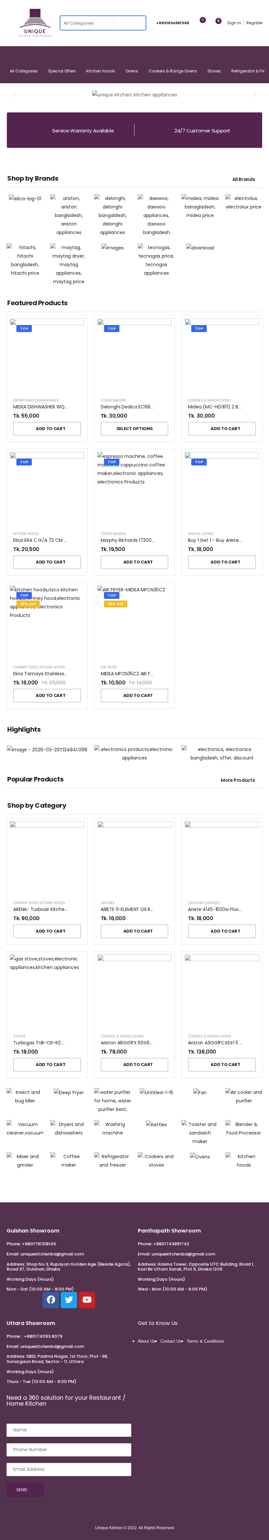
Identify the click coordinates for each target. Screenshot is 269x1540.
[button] (14, 94)
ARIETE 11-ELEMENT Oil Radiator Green (141, 909)
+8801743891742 (171, 1244)
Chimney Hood (25, 667)
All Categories (24, 71)
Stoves (214, 71)
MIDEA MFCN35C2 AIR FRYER (131, 673)
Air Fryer (109, 667)
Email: (13, 1254)
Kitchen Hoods (100, 71)
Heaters (108, 902)
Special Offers (62, 71)
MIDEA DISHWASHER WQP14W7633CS (53, 407)
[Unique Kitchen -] (35, 23)
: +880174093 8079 (42, 1336)
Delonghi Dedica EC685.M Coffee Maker (145, 407)
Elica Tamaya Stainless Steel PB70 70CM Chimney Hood (75, 673)
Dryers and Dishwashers (36, 400)
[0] (213, 23)
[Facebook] (51, 1300)
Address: (16, 1264)
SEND (21, 1490)
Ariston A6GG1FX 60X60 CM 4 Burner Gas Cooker (155, 1042)
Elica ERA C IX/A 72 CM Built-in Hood (53, 540)
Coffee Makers (113, 400)
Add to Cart (50, 428)
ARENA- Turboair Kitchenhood (46, 909)
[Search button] (139, 23)
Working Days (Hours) (30, 1279)
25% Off (116, 603)
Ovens (132, 71)
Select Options (134, 428)
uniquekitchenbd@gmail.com (52, 1254)
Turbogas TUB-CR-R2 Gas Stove (49, 1042)
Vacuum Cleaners (204, 902)
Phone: (14, 1244)
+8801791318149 (39, 1244)
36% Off (28, 603)
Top (24, 328)
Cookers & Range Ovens (173, 71)
